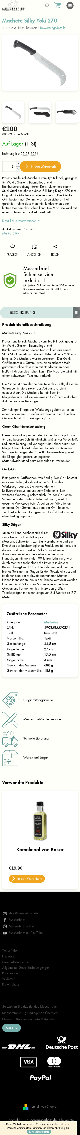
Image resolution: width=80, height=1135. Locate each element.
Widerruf (8, 978)
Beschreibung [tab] (23, 312)
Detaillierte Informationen (19, 220)
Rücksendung (11, 973)
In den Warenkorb (43, 166)
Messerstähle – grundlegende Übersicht (30, 1013)
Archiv (11, 1028)
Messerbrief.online (21, 926)
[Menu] (70, 5)
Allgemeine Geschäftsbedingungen (26, 967)
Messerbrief (17, 919)
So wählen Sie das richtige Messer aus (29, 1006)
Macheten (51, 622)
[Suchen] (46, 5)
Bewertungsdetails (52, 27)
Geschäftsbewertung (16, 962)
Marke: (10, 233)
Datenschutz (10, 984)
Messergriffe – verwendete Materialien (29, 1019)
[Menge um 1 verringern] (18, 169)
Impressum (9, 956)
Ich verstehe (39, 1131)
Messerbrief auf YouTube (26, 932)
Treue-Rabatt (10, 950)
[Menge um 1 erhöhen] (18, 163)
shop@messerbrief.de (23, 913)
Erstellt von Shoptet (44, 1106)
